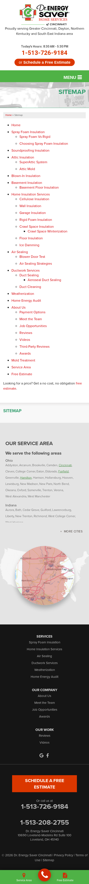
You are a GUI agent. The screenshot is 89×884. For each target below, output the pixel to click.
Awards (25, 353)
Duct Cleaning (30, 286)
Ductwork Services (25, 270)
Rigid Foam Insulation (35, 219)
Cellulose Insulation (34, 199)
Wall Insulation (30, 205)
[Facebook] (47, 755)
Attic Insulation (22, 157)
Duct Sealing (29, 275)
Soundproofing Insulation (30, 150)
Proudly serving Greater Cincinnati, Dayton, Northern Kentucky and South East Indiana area (44, 31)
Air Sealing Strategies (35, 263)
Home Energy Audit (26, 300)
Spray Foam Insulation (28, 131)
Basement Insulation (26, 182)
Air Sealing (19, 251)
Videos (24, 339)
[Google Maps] (41, 755)
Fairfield (63, 471)
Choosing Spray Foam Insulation (43, 143)
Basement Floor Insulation (39, 187)
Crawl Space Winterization (47, 231)
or (44, 62)
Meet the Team (30, 319)
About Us (18, 307)
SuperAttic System (33, 162)
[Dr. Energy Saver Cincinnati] (44, 875)
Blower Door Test (32, 256)
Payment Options (32, 312)
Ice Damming (29, 245)
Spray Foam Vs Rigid (34, 136)
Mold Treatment (23, 360)
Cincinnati (65, 465)
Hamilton (26, 477)
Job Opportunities (33, 325)
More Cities (73, 531)
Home (16, 125)
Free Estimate (21, 374)
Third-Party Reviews (34, 346)
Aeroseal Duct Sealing (44, 279)
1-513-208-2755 (44, 822)
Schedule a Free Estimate (44, 783)
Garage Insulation (32, 212)
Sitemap (12, 410)
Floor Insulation (31, 238)
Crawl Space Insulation (36, 226)
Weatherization (22, 293)
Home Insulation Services (30, 194)
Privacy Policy (63, 855)
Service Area (21, 367)
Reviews (25, 332)
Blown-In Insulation (25, 175)
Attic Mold (27, 168)
